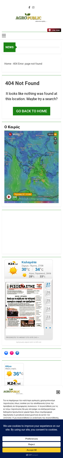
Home (7, 63)
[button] (58, 392)
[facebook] (29, 7)
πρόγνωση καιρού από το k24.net (28, 342)
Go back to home (31, 111)
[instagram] (33, 7)
